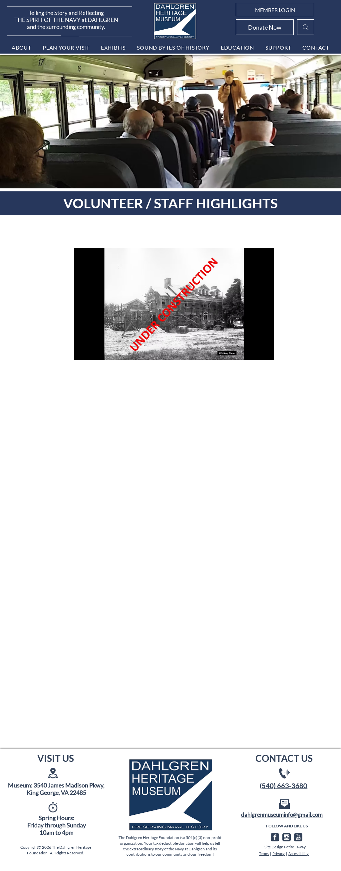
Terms (264, 853)
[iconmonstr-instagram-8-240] (286, 837)
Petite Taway (295, 846)
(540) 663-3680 (283, 785)
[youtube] (298, 837)
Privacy (278, 853)
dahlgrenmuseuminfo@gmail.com (282, 814)
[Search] (305, 27)
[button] (21, 47)
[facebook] (275, 837)
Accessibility (298, 853)
